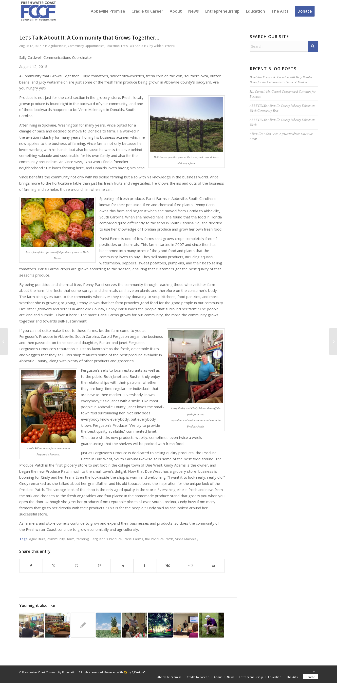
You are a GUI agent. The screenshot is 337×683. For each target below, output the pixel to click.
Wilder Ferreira (164, 46)
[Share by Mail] (213, 566)
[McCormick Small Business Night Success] (333, 341)
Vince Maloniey (186, 539)
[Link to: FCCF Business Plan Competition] (160, 625)
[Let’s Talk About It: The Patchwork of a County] (4, 341)
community (56, 539)
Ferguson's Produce (106, 539)
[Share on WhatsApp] (76, 566)
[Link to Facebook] (314, 672)
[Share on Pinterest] (99, 566)
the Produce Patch (159, 539)
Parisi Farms (133, 539)
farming (82, 539)
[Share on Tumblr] (145, 566)
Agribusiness (57, 46)
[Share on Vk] (167, 566)
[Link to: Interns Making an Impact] (185, 625)
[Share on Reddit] (190, 566)
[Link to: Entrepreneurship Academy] (31, 625)
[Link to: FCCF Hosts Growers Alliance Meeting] (83, 625)
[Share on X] (53, 566)
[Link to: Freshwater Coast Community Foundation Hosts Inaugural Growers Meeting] (134, 625)
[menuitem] (108, 11)
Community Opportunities (86, 46)
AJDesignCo (139, 672)
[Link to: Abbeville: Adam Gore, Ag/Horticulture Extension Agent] (211, 625)
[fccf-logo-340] (38, 11)
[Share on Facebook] (30, 566)
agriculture (37, 539)
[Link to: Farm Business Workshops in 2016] (108, 625)
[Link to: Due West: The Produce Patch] (57, 625)
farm (71, 539)
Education (113, 46)
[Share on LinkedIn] (122, 566)
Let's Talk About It (133, 46)
